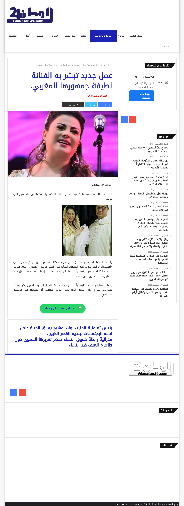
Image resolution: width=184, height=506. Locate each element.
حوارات (170, 489)
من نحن (170, 424)
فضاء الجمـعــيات (166, 495)
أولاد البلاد (168, 471)
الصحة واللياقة (166, 465)
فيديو (84, 36)
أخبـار (28, 36)
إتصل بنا (170, 418)
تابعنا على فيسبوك (145, 96)
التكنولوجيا (168, 477)
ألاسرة (55, 36)
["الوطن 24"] (30, 15)
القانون (122, 36)
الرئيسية (13, 36)
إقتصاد (40, 36)
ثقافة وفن (93, 65)
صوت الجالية (136, 36)
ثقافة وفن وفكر (103, 36)
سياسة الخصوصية (165, 430)
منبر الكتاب (70, 36)
